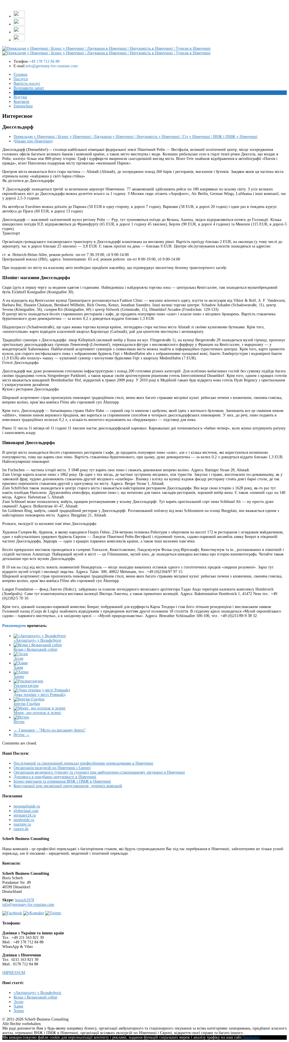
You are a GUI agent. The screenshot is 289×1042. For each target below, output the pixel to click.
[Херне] (21, 672)
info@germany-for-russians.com (28, 904)
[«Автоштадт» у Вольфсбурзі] (40, 636)
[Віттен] (21, 717)
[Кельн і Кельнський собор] (38, 645)
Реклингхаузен (26, 685)
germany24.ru (25, 815)
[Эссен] (21, 654)
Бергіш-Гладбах (27, 704)
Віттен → (22, 735)
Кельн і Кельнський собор (35, 649)
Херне (19, 676)
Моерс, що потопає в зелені (37, 713)
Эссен (18, 658)
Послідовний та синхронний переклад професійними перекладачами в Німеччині (83, 763)
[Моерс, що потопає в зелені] (39, 708)
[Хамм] (21, 663)
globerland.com (26, 811)
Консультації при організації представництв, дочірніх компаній (68, 786)
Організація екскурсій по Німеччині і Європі (52, 768)
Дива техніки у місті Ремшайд (39, 695)
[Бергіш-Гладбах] (29, 699)
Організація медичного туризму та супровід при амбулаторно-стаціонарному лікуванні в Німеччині (99, 772)
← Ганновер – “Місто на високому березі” (50, 730)
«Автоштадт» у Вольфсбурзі (37, 640)
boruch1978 (24, 900)
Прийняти (251, 1037)
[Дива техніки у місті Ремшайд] (42, 690)
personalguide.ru (27, 806)
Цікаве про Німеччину (34, 141)
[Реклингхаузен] (28, 681)
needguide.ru (24, 820)
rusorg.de (21, 829)
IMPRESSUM (13, 973)
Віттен (19, 722)
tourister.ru (22, 824)
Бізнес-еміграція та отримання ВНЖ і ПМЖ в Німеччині (62, 781)
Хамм (18, 667)
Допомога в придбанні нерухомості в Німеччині (55, 777)
